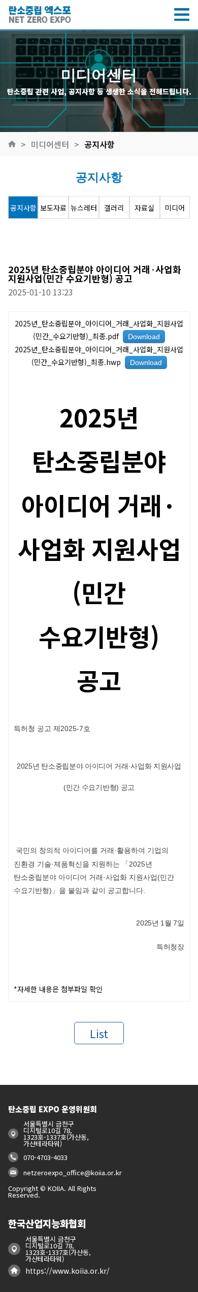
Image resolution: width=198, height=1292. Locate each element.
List (99, 1033)
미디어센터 (50, 144)
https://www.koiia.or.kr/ (67, 1270)
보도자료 (53, 208)
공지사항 (99, 144)
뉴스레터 (84, 208)
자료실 (144, 208)
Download (144, 337)
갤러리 (114, 208)
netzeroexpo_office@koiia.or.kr (72, 1172)
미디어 (175, 208)
